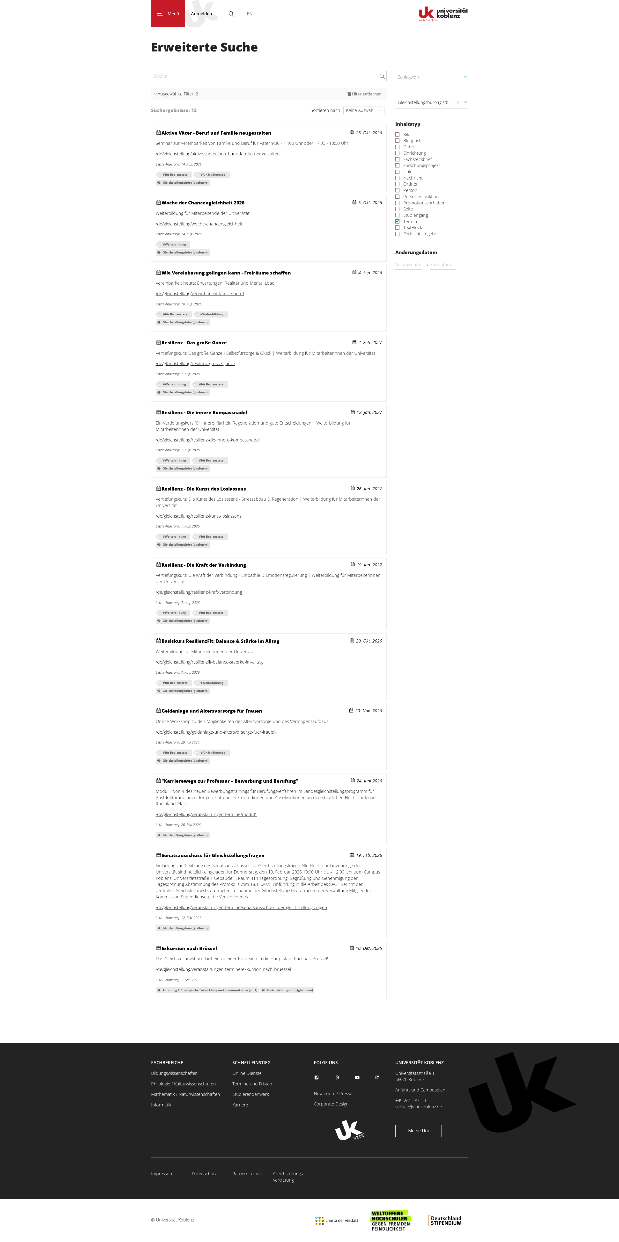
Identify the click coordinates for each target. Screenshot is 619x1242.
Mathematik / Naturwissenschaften (185, 1094)
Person (410, 190)
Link (407, 172)
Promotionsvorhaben (424, 203)
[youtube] (357, 1078)
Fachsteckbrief (417, 159)
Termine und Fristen (252, 1084)
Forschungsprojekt (421, 165)
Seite (408, 209)
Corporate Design (331, 1104)
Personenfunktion (421, 197)
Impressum (162, 1174)
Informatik (161, 1105)
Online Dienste (247, 1073)
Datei (408, 147)
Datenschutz (204, 1174)
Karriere (240, 1105)
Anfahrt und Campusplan (420, 1090)
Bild (407, 134)
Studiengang (415, 215)
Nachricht (413, 178)
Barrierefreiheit (247, 1174)
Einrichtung (414, 153)
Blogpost (411, 140)
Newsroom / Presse (333, 1093)
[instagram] (337, 1078)
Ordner (410, 184)
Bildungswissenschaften (174, 1073)
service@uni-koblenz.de (418, 1107)
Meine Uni (418, 1131)
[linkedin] (378, 1078)
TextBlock (412, 227)
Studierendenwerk (250, 1094)
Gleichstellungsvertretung (288, 1177)
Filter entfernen (367, 94)
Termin (410, 221)
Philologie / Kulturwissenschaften (183, 1084)
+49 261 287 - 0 (410, 1100)
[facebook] (317, 1078)
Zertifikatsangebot (421, 234)
